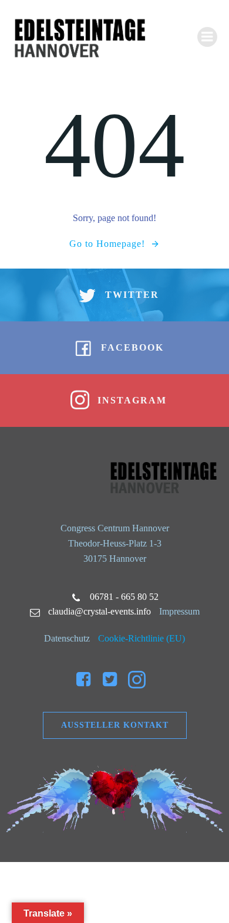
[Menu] (207, 37)
